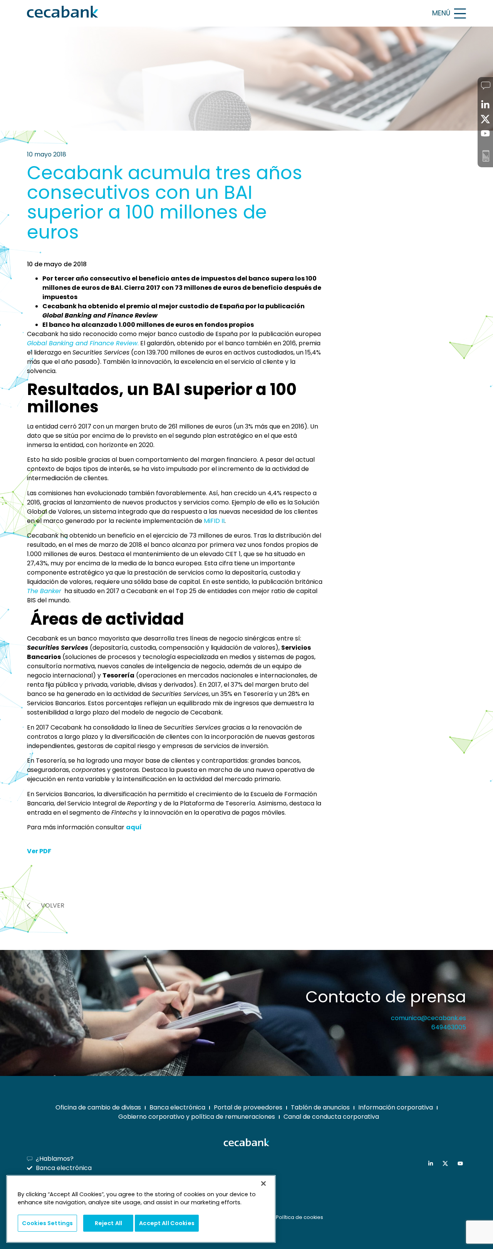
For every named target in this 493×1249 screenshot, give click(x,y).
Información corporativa (395, 1107)
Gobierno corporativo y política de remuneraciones (196, 1116)
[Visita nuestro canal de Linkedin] (432, 1163)
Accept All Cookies (167, 1223)
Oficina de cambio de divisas (98, 1107)
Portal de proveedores (248, 1107)
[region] (141, 1209)
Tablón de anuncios (320, 1107)
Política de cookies (299, 1217)
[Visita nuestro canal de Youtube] (462, 1163)
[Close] (263, 1183)
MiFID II (214, 520)
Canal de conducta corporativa (331, 1116)
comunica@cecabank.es (428, 1018)
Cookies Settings (47, 1223)
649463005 (448, 1027)
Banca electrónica (177, 1107)
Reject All (108, 1223)
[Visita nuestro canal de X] (447, 1163)
